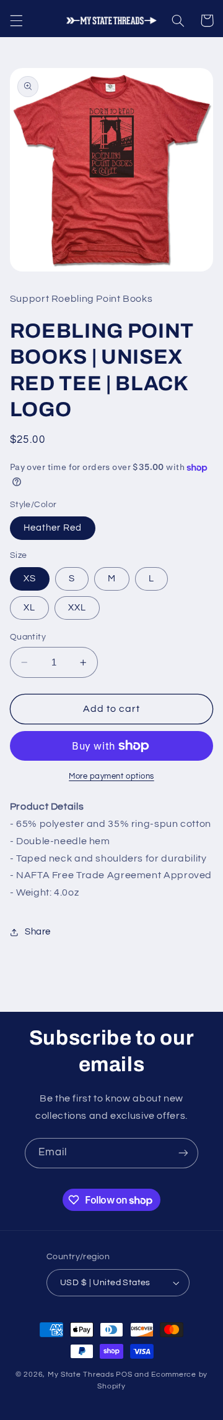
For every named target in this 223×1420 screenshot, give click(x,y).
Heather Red (53, 527)
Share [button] (38, 931)
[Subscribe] (183, 1153)
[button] (16, 20)
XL (29, 607)
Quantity (28, 637)
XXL (77, 607)
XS (30, 578)
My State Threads (81, 1374)
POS (124, 1374)
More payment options (111, 776)
